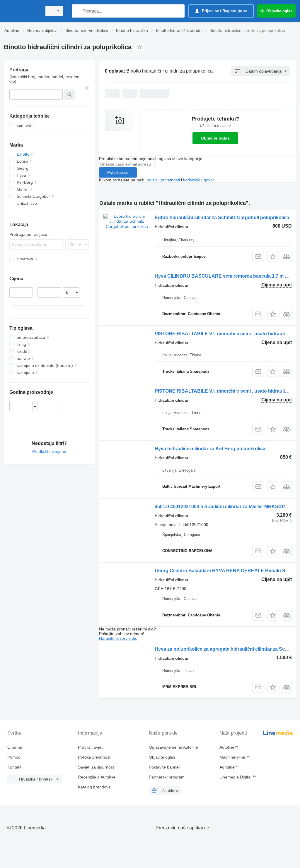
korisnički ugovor (198, 180)
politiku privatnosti (163, 180)
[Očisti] (87, 88)
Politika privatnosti (94, 757)
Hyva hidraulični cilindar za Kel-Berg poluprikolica (210, 448)
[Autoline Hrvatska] (22, 10)
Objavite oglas (215, 138)
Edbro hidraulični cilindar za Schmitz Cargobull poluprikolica (222, 217)
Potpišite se (118, 172)
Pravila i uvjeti (90, 747)
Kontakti (14, 767)
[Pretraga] (77, 11)
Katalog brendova (94, 787)
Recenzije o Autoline (96, 777)
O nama (14, 747)
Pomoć (13, 757)
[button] (272, 256)
